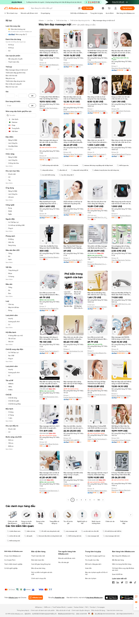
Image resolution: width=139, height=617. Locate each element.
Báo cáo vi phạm (90, 578)
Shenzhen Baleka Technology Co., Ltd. (74, 65)
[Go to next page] (103, 500)
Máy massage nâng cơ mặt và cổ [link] (104, 20)
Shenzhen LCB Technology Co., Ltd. (98, 111)
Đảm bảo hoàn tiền (37, 560)
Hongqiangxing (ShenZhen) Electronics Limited (74, 213)
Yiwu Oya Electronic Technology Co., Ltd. (122, 260)
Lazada (69, 607)
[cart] (109, 8)
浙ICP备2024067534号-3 (124, 614)
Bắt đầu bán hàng (118, 560)
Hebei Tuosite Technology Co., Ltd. (98, 439)
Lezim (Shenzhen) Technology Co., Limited (122, 111)
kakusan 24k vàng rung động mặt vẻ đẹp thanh (98, 165)
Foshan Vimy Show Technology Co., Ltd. (50, 444)
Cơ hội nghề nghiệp (10, 568)
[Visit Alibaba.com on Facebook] (113, 582)
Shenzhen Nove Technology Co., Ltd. (74, 154)
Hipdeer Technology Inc (72, 484)
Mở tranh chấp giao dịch (93, 564)
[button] (79, 8)
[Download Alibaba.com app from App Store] (111, 597)
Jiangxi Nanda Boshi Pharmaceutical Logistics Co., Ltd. (122, 154)
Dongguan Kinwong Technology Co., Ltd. (98, 307)
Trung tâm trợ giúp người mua (95, 556)
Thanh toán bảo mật (38, 556)
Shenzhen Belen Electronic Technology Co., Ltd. (74, 111)
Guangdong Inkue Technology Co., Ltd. (122, 440)
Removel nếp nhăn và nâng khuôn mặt (50, 536)
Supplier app (59, 597)
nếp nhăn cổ (63, 170)
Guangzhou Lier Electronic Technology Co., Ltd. (50, 491)
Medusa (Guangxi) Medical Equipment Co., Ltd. (50, 65)
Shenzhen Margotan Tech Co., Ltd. (98, 62)
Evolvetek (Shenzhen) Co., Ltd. (98, 264)
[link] (136, 596)
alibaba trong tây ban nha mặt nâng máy (106, 170)
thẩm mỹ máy (31, 531)
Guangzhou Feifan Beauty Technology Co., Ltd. (74, 260)
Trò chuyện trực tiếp (92, 560)
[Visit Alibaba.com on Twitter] (122, 582)
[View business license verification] (89, 614)
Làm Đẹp (50, 20)
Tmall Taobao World (58, 607)
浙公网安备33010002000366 (105, 614)
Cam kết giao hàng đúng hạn (41, 564)
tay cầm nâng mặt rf (67, 175)
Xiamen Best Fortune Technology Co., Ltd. (122, 396)
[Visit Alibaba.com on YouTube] (130, 582)
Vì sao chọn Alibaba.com (12, 556)
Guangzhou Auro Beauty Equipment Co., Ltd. (50, 308)
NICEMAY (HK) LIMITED (71, 440)
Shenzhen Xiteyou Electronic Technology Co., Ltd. (50, 158)
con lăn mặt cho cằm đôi (91, 531)
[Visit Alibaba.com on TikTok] (135, 582)
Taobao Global (78, 607)
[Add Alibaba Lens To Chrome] (35, 597)
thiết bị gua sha (124, 165)
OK (32, 96)
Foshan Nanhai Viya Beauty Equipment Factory (74, 397)
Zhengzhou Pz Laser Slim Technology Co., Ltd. (50, 215)
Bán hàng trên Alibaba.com (121, 556)
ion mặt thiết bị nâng (48, 175)
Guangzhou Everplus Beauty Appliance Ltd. (50, 257)
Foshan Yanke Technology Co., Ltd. (50, 351)
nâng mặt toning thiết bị (80, 170)
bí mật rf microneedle (71, 165)
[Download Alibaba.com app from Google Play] (127, 597)
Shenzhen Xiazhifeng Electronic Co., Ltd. (122, 351)
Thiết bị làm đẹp (61, 20)
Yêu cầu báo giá (63, 562)
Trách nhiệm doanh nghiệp (13, 564)
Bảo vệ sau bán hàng (38, 568)
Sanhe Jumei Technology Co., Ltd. (98, 154)
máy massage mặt (71, 531)
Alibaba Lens (13, 597)
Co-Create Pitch (9, 560)
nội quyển (29, 536)
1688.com (47, 607)
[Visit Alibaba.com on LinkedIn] (117, 582)
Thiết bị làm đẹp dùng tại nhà (80, 20)
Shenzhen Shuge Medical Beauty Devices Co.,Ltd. (122, 68)
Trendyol (93, 607)
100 (99, 500)
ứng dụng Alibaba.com (94, 597)
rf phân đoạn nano (14, 531)
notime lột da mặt (14, 536)
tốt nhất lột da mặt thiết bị (113, 531)
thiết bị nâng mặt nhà (74, 536)
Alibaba (41, 20)
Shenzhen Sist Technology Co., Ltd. (50, 108)
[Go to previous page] (68, 500)
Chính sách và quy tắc (38, 578)
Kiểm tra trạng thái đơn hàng (121, 564)
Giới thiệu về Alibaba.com (13, 551)
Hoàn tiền (88, 568)
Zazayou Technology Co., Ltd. (73, 351)
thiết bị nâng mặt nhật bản (50, 165)
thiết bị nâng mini (14, 540)
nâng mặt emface (47, 170)
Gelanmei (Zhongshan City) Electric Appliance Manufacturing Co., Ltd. (50, 397)
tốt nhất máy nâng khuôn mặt (50, 531)
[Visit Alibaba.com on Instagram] (126, 582)
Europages (101, 607)
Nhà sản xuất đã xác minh (66, 558)
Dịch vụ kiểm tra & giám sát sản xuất (41, 573)
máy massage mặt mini (112, 536)
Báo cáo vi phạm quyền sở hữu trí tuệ (96, 573)
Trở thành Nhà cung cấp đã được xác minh (123, 569)
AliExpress (38, 607)
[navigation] (21, 260)
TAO (86, 607)
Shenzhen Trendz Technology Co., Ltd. (98, 394)
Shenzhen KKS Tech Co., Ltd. (97, 217)
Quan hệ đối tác (117, 574)
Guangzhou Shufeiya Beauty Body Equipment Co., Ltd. (122, 215)
